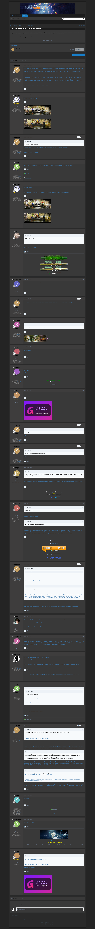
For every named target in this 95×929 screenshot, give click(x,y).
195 (17, 310)
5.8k (17, 402)
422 (17, 378)
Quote (28, 89)
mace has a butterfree (17, 468)
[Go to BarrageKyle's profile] (17, 824)
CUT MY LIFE (19, 482)
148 (17, 480)
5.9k (17, 106)
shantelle (17, 320)
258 (17, 331)
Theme (42, 922)
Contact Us (47, 922)
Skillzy (17, 162)
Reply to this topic (78, 54)
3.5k (17, 173)
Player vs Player (25, 50)
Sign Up (24, 15)
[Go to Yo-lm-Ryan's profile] (12, 49)
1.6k (17, 628)
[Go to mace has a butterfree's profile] (17, 473)
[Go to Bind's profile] (17, 688)
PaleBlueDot (17, 654)
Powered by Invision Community (47, 924)
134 (17, 807)
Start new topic (67, 54)
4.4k (17, 831)
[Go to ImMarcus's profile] (17, 372)
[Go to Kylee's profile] (17, 800)
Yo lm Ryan (19, 80)
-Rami (17, 616)
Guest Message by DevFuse (47, 40)
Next (16, 60)
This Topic (78, 18)
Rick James (19, 518)
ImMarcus (17, 367)
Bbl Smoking (18, 381)
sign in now (38, 904)
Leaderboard (24, 18)
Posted (28, 65)
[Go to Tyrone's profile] (17, 351)
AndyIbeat (17, 95)
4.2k (17, 515)
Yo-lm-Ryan (17, 65)
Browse (12, 18)
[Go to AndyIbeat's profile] (17, 99)
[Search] (83, 19)
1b (18, 244)
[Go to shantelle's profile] (17, 324)
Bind (17, 684)
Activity (17, 18)
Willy (17, 231)
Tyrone (17, 347)
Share (72, 49)
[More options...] (83, 65)
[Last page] (19, 60)
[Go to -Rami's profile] (17, 621)
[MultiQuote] (25, 89)
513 (17, 695)
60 (17, 648)
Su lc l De (17, 503)
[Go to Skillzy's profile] (17, 167)
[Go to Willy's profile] (17, 236)
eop (19, 629)
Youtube (54, 813)
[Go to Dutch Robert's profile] (17, 284)
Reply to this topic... (22, 909)
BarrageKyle (17, 819)
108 (17, 291)
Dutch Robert (17, 279)
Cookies (52, 922)
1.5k (17, 358)
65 (17, 665)
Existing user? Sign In (15, 15)
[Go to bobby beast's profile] (17, 641)
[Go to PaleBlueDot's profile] (17, 659)
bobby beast (17, 636)
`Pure (17, 390)
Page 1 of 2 (24, 60)
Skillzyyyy (19, 176)
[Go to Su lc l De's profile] (17, 508)
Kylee (17, 795)
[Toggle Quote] (25, 141)
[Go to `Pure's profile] (17, 395)
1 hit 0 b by (19, 812)
